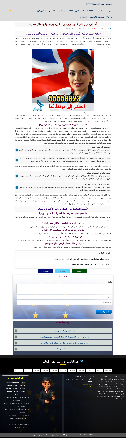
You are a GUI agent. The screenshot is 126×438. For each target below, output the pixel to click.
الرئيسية (109, 10)
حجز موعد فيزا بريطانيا (64, 349)
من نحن (90, 389)
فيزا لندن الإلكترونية (45, 115)
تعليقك (109, 282)
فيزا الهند (36, 370)
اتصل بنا (83, 17)
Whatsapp (79, 271)
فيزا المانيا (81, 370)
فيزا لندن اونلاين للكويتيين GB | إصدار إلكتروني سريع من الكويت (64, 337)
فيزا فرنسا (72, 370)
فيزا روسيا (45, 370)
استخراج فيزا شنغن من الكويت (116, 379)
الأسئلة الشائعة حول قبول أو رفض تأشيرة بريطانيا (90, 264)
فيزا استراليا (18, 370)
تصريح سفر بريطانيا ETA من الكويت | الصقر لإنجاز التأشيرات (64, 343)
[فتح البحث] (10, 11)
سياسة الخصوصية (87, 384)
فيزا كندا (99, 370)
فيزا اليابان (28, 370)
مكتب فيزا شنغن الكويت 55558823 (99, 4)
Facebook (45, 271)
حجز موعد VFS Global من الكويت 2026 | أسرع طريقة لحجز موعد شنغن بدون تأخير (67, 10)
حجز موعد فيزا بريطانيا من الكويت (42, 201)
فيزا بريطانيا (91, 370)
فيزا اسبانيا (63, 370)
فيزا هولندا (54, 370)
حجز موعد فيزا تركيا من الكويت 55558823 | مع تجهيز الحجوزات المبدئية (17, 418)
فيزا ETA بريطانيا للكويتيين (101, 17)
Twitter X (62, 271)
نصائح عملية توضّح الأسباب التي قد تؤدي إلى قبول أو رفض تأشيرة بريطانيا (81, 259)
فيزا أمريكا (108, 370)
